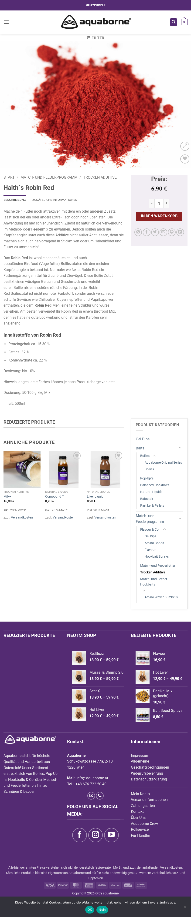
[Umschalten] (180, 448)
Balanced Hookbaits (154, 485)
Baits (140, 448)
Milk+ (7, 497)
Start (9, 177)
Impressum (140, 755)
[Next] (181, 104)
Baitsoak (146, 499)
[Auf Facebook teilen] (146, 232)
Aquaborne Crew (144, 823)
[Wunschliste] (184, 159)
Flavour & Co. (150, 530)
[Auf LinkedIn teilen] (180, 232)
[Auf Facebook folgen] (79, 835)
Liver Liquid (95, 497)
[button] (6, 22)
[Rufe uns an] (100, 796)
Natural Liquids (151, 492)
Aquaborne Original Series (163, 463)
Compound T (54, 497)
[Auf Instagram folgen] (95, 835)
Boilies (145, 456)
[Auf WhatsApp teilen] (138, 232)
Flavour (150, 550)
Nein (102, 909)
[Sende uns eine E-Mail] (91, 796)
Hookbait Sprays (157, 557)
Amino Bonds (154, 543)
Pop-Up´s (146, 478)
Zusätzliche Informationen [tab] (54, 199)
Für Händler (140, 835)
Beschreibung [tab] (14, 199)
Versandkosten (22, 517)
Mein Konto (140, 794)
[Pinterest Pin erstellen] (172, 232)
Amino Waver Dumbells (161, 597)
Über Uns (138, 817)
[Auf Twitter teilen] (155, 232)
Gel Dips (143, 439)
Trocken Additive (100, 177)
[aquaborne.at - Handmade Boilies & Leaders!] (95, 22)
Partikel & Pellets (152, 506)
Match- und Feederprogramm (49, 177)
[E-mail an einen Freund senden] (163, 232)
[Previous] (10, 104)
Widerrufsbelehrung (147, 773)
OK (90, 909)
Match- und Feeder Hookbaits (153, 581)
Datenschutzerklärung (149, 779)
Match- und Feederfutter (157, 566)
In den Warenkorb (159, 216)
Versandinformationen (149, 799)
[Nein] (185, 908)
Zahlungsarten (143, 805)
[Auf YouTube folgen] (111, 835)
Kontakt (137, 811)
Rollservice (140, 829)
